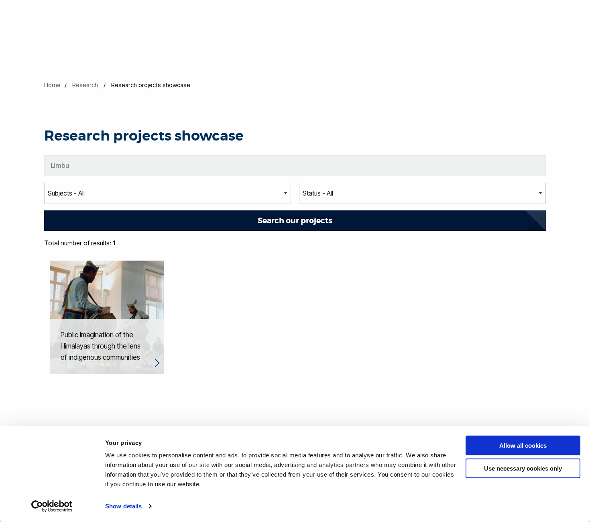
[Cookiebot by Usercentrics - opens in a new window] (52, 506)
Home (52, 85)
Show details (123, 506)
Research (85, 85)
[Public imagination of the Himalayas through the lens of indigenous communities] (107, 317)
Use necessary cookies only (523, 468)
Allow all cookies (523, 445)
